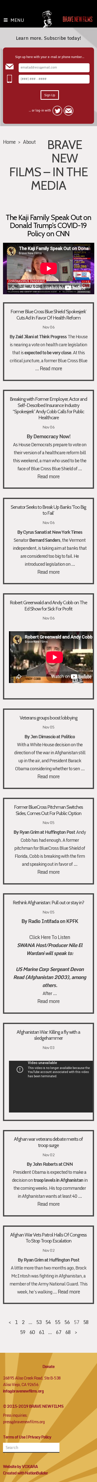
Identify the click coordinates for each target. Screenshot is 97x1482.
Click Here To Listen (49, 937)
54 (48, 1322)
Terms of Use (14, 1437)
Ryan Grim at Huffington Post (47, 832)
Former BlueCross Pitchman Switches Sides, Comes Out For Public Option (48, 810)
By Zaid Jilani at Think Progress (38, 336)
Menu (17, 20)
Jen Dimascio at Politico (52, 736)
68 (68, 1332)
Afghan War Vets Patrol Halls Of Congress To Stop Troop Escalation (48, 1238)
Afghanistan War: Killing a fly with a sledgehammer (48, 1035)
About (29, 142)
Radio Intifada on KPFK (53, 921)
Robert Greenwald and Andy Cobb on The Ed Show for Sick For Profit (48, 606)
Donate (48, 1366)
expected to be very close (47, 352)
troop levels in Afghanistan (58, 1180)
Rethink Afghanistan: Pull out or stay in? (48, 903)
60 (32, 1332)
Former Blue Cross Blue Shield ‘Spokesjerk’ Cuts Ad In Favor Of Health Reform (48, 314)
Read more (51, 368)
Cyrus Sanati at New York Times (52, 532)
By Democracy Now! (48, 436)
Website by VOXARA (20, 1466)
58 (86, 1322)
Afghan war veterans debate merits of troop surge (48, 1142)
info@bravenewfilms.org (23, 1391)
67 (58, 1332)
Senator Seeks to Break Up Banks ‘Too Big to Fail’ (48, 510)
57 (76, 1322)
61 (41, 1332)
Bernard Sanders (44, 540)
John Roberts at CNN (53, 1164)
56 (67, 1322)
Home (9, 142)
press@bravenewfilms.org (24, 1421)
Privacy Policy (39, 1437)
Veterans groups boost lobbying (48, 718)
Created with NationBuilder (25, 1473)
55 (57, 1322)
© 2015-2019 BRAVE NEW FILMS (33, 1406)
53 (39, 1322)
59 (22, 1332)
